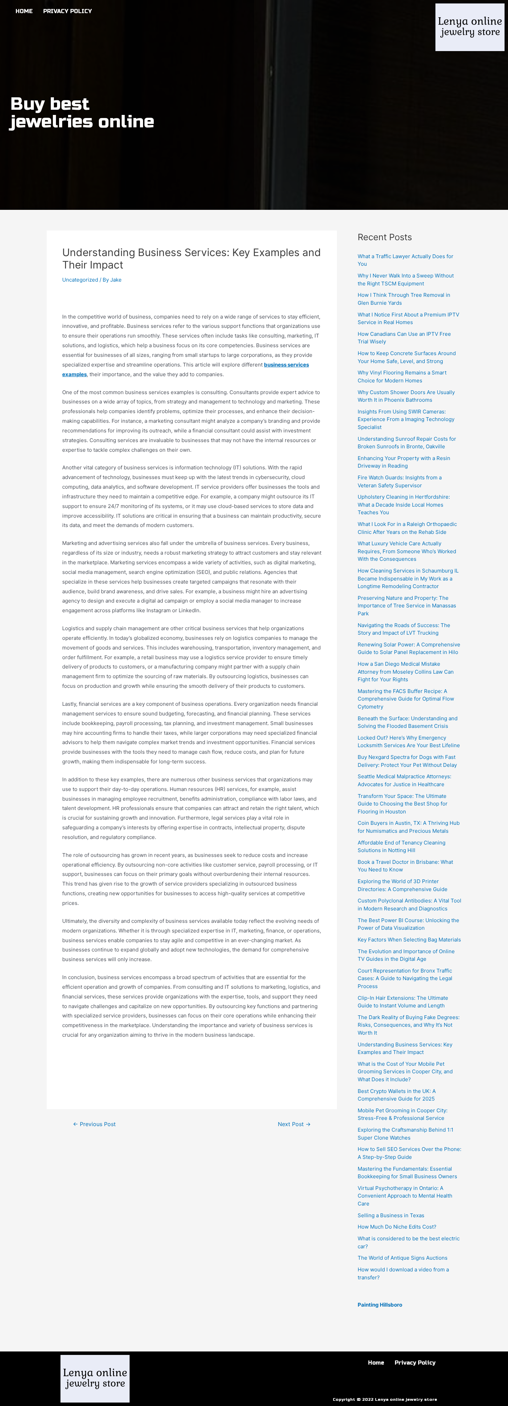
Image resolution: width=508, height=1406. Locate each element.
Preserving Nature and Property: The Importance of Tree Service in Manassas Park (407, 606)
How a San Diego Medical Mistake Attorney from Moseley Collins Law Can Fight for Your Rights (406, 672)
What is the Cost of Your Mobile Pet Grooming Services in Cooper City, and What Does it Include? (405, 1072)
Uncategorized (80, 279)
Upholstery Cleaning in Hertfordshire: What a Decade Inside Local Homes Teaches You (404, 505)
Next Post (294, 1124)
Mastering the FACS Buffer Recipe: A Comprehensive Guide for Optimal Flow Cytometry (406, 699)
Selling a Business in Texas (391, 1215)
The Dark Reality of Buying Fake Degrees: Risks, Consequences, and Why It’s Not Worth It (409, 1025)
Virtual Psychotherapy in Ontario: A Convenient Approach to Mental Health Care (405, 1196)
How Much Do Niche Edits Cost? (397, 1226)
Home (24, 11)
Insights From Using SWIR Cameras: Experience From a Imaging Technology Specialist (406, 419)
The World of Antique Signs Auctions (403, 1257)
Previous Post (94, 1124)
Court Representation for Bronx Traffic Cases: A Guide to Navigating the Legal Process (405, 978)
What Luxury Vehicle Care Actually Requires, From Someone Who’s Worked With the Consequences (407, 551)
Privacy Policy (67, 11)
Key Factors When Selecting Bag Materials (409, 939)
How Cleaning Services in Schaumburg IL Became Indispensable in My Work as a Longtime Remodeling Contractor (408, 578)
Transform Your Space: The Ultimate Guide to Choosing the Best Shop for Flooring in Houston (403, 804)
